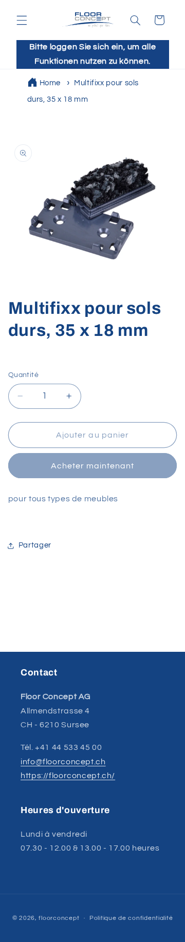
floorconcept (59, 918)
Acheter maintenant (93, 466)
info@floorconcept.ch (63, 762)
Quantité (23, 375)
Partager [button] (34, 545)
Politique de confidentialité (131, 918)
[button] (21, 20)
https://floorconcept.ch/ (68, 775)
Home (50, 83)
